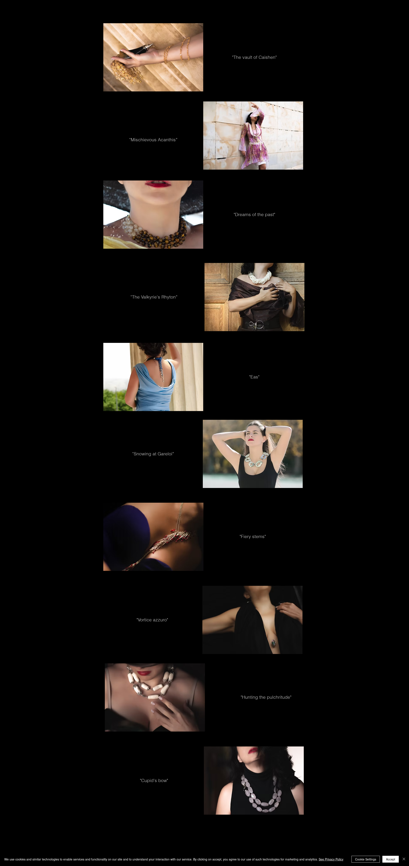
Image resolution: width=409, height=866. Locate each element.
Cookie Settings (365, 859)
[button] (149, 5)
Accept (390, 859)
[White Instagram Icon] (277, 831)
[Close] (403, 859)
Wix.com (335, 850)
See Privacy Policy (331, 859)
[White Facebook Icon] (270, 831)
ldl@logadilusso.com (306, 831)
